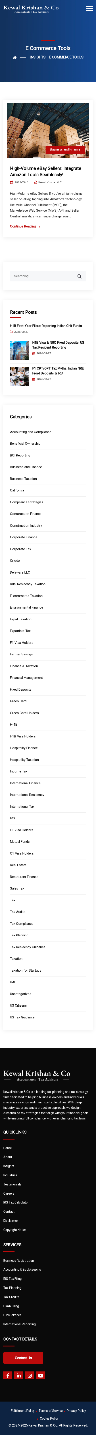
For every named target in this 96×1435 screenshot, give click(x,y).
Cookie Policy (49, 1418)
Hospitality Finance (24, 748)
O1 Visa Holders (22, 853)
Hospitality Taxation (24, 760)
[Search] (82, 274)
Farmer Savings (21, 654)
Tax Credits (11, 1297)
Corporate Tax (20, 549)
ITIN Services (12, 1315)
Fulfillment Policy (23, 1410)
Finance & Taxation (24, 666)
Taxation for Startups (25, 970)
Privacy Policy (76, 1410)
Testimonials (12, 1184)
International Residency (27, 795)
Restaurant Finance (24, 877)
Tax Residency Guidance (28, 947)
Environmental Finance (26, 607)
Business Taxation (23, 479)
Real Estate (18, 865)
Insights (8, 1166)
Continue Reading (23, 226)
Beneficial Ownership (25, 444)
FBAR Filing (11, 1306)
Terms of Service (51, 1410)
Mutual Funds (20, 842)
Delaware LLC (20, 572)
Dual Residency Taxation (28, 584)
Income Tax (18, 771)
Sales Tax (17, 888)
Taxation (16, 959)
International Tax (22, 807)
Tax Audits (17, 912)
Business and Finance (65, 149)
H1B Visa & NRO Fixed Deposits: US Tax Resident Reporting (58, 345)
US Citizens (18, 1005)
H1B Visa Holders (23, 736)
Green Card (18, 701)
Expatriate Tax (20, 631)
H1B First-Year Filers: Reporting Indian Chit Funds (46, 326)
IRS (12, 818)
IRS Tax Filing (12, 1278)
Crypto (15, 561)
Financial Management (26, 678)
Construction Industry (26, 526)
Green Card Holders (24, 713)
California (17, 490)
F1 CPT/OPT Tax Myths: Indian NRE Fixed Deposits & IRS (58, 370)
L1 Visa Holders (21, 830)
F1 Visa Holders (21, 643)
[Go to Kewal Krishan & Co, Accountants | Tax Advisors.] (19, 57)
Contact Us (23, 1358)
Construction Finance (26, 514)
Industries (10, 1175)
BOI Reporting (20, 455)
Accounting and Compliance (30, 432)
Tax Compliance (21, 924)
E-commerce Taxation (26, 596)
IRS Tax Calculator (16, 1202)
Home (7, 1148)
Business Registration (18, 1260)
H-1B (13, 725)
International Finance (25, 783)
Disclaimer (10, 1220)
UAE (13, 982)
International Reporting (19, 1324)
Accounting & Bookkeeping (22, 1269)
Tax (12, 900)
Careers (9, 1193)
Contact (9, 1211)
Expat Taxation (20, 619)
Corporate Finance (23, 537)
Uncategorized (20, 994)
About (7, 1157)
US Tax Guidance (22, 1017)
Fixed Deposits (20, 690)
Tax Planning (19, 935)
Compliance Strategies (26, 502)
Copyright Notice (15, 1230)
